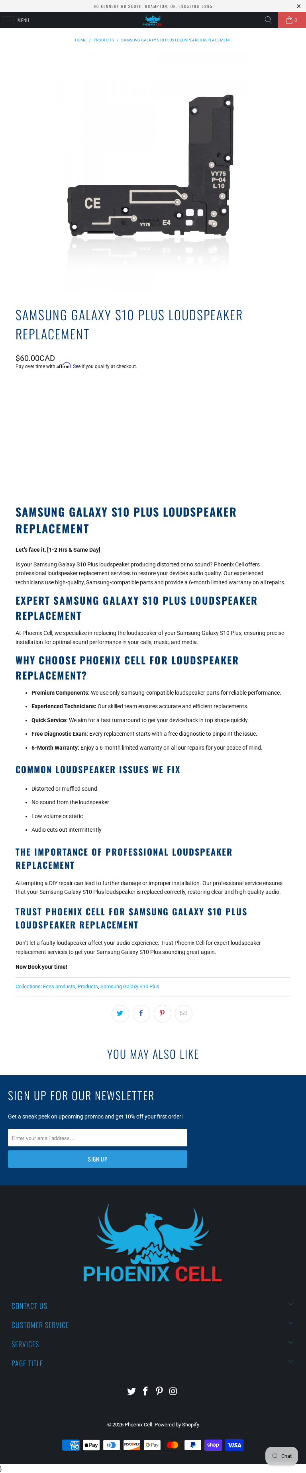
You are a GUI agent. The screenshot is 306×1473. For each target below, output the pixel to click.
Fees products (59, 986)
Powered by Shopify (177, 1425)
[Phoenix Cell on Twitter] (132, 1392)
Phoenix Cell (138, 1425)
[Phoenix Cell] (153, 20)
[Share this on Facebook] (141, 1013)
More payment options (153, 465)
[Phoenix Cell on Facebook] (146, 1392)
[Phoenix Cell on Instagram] (173, 1392)
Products (88, 986)
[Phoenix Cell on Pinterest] (160, 1392)
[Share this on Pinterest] (162, 1013)
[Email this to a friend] (183, 1013)
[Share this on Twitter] (120, 1013)
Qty (20, 388)
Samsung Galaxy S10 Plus (129, 986)
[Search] (268, 20)
